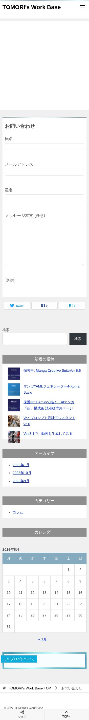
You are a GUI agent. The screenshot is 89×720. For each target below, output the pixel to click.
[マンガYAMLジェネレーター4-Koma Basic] (14, 389)
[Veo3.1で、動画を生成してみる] (14, 437)
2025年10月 (22, 473)
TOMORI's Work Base (31, 7)
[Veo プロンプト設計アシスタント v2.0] (14, 421)
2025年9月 (21, 481)
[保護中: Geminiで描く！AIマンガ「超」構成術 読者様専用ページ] (14, 405)
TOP (29, 688)
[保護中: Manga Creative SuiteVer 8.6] (14, 374)
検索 (5, 330)
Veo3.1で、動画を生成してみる (47, 434)
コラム (18, 512)
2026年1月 (21, 465)
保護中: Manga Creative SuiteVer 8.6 (52, 370)
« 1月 (42, 639)
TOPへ (66, 716)
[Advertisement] (44, 65)
